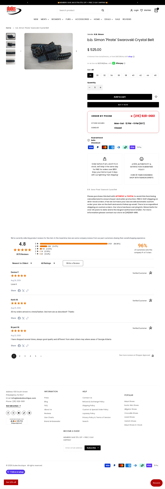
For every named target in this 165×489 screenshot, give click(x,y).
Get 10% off (11, 482)
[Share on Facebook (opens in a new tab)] (19, 290)
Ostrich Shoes (130, 421)
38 (126, 75)
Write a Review (73, 263)
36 (119, 75)
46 (155, 75)
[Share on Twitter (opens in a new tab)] (23, 290)
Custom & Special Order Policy (95, 409)
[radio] (82, 243)
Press (46, 398)
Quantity (91, 82)
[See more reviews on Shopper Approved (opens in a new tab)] (27, 290)
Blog (46, 401)
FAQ (46, 405)
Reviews (47, 413)
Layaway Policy (88, 413)
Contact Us (87, 398)
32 (104, 75)
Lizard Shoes (129, 417)
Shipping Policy (88, 405)
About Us (48, 409)
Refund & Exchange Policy (93, 401)
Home (8, 28)
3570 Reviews (25, 254)
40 (133, 75)
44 (148, 75)
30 (97, 75)
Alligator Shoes (130, 409)
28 (90, 75)
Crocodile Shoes (131, 413)
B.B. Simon (99, 34)
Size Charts (49, 417)
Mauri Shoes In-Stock (133, 425)
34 (112, 75)
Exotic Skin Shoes (131, 405)
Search (85, 421)
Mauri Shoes (129, 401)
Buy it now (123, 105)
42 (140, 75)
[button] (156, 97)
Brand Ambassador (52, 421)
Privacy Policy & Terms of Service (96, 417)
